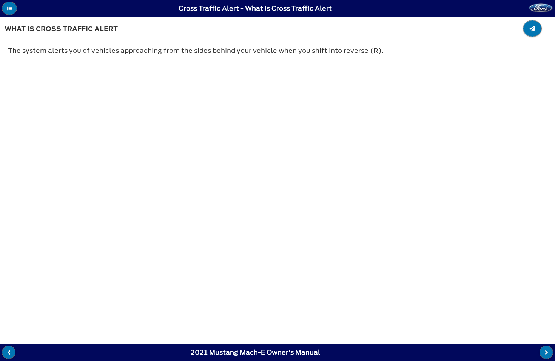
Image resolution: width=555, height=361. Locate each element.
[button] (9, 8)
